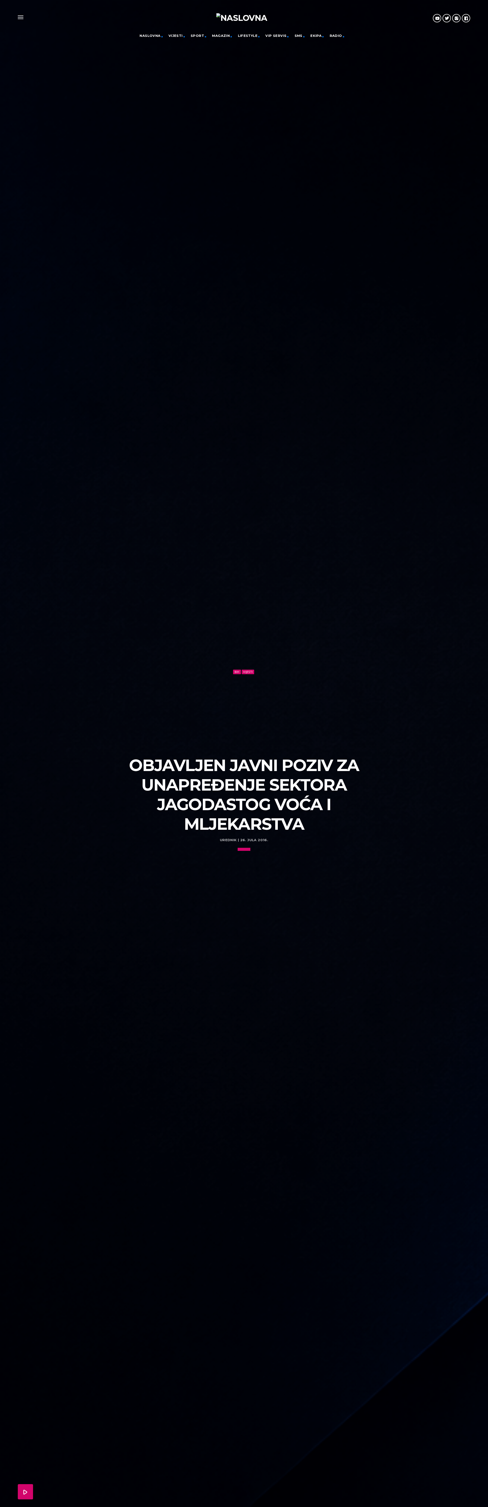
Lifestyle (248, 36)
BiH (237, 672)
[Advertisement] (244, 713)
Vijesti (176, 36)
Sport (197, 36)
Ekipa (316, 36)
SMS (298, 36)
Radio (336, 36)
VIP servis (275, 36)
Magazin (221, 36)
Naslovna (150, 36)
